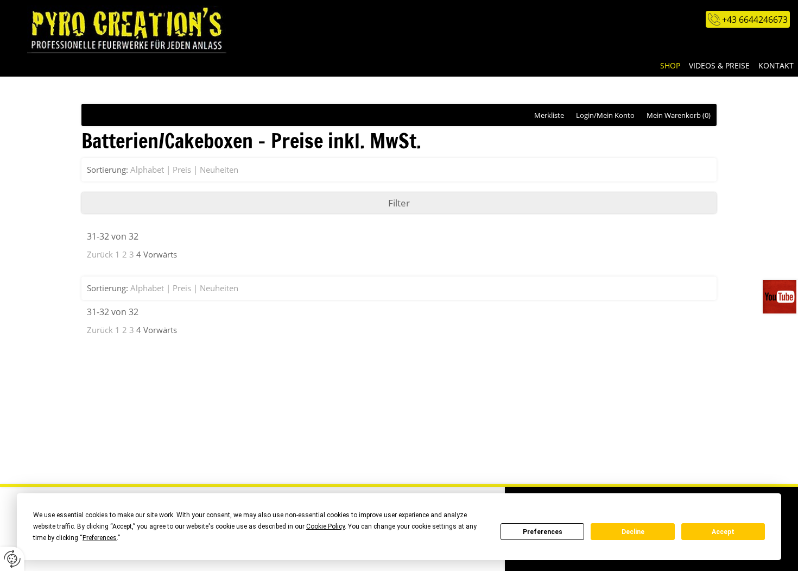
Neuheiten (219, 169)
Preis (182, 169)
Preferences (542, 532)
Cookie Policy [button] (325, 526)
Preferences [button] (100, 538)
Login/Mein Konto (605, 115)
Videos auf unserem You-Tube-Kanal (780, 296)
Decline (633, 532)
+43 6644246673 (755, 20)
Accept (723, 532)
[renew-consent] (12, 559)
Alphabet (147, 169)
